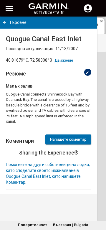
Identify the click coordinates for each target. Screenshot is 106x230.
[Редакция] (87, 72)
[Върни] (4, 23)
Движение (63, 60)
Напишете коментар (68, 139)
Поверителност (32, 225)
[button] (98, 203)
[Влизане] (88, 11)
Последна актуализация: (30, 48)
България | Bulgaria (70, 225)
